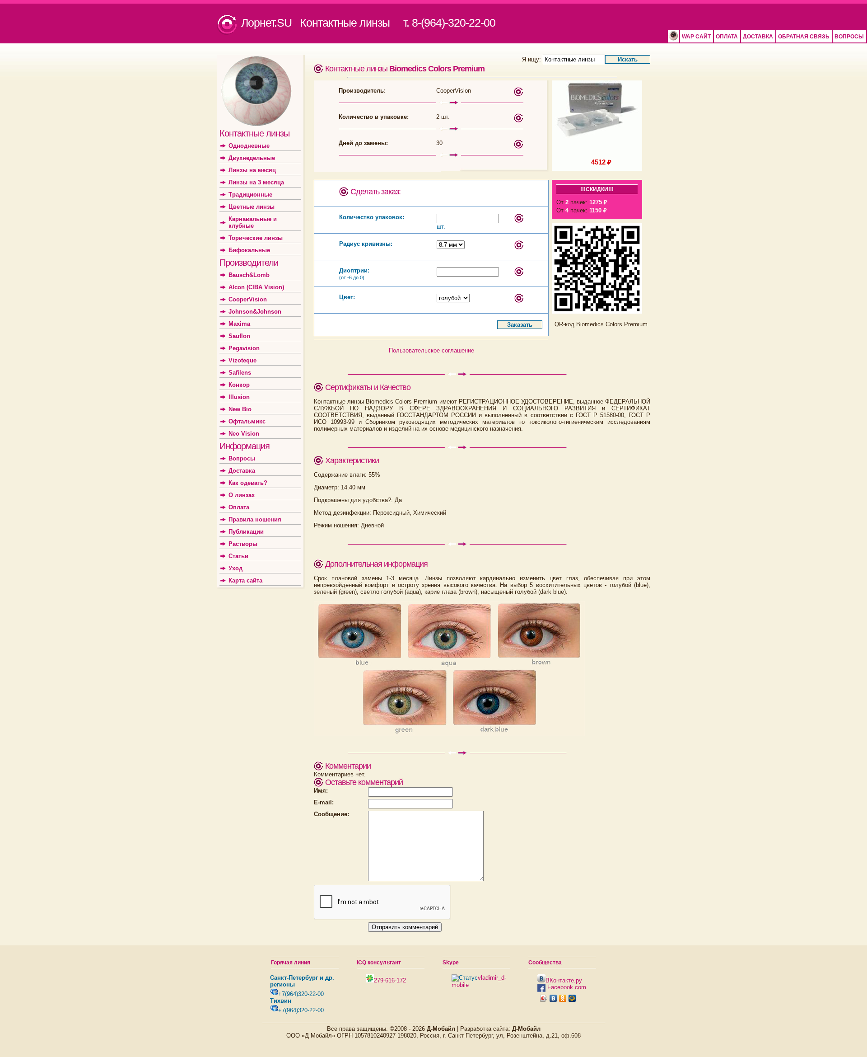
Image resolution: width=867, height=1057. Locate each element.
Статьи (238, 556)
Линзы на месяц (252, 170)
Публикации (246, 531)
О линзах (241, 495)
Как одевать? (247, 482)
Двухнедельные (251, 158)
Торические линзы (255, 238)
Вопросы (241, 458)
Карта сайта (245, 580)
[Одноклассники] (563, 998)
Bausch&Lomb (249, 275)
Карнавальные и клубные (252, 222)
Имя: (321, 790)
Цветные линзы (251, 206)
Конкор (239, 384)
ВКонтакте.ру (563, 980)
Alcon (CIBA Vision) (256, 287)
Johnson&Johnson (254, 311)
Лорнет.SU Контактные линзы (315, 22)
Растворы (242, 543)
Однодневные (249, 145)
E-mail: (324, 802)
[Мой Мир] (572, 998)
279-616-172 (390, 980)
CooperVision (247, 299)
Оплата (238, 507)
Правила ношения (254, 519)
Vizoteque (242, 360)
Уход (235, 568)
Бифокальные (249, 250)
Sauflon (239, 336)
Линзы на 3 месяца (256, 182)
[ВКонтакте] (553, 998)
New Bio (240, 409)
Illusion (239, 397)
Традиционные (250, 194)
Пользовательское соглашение (431, 350)
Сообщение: (331, 814)
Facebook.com (565, 987)
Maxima (239, 323)
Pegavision (244, 348)
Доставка (241, 470)
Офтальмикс (247, 421)
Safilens (239, 372)
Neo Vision (243, 433)
